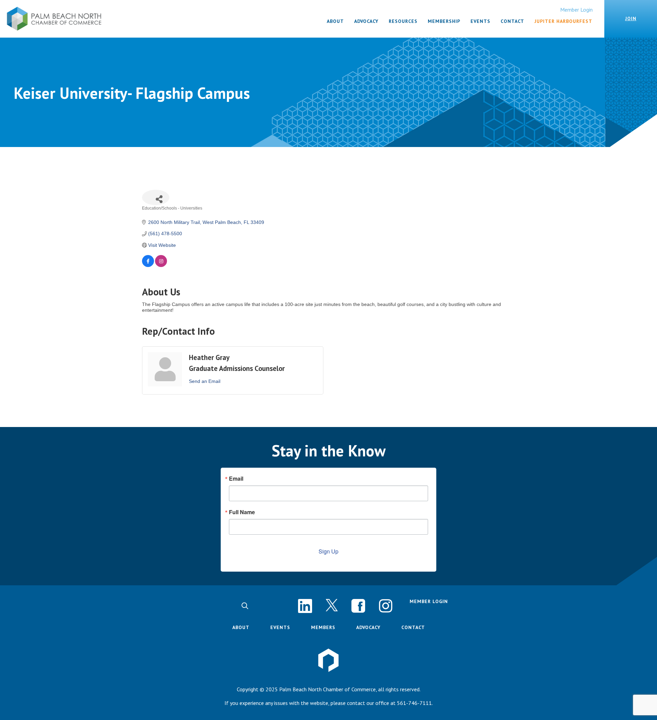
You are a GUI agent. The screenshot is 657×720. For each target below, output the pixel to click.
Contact (413, 627)
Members (323, 627)
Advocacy (368, 627)
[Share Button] (155, 197)
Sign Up (328, 551)
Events (280, 627)
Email (236, 478)
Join (630, 18)
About (240, 627)
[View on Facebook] (148, 265)
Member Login (576, 9)
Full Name (242, 512)
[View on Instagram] (161, 265)
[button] (245, 606)
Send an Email (204, 381)
